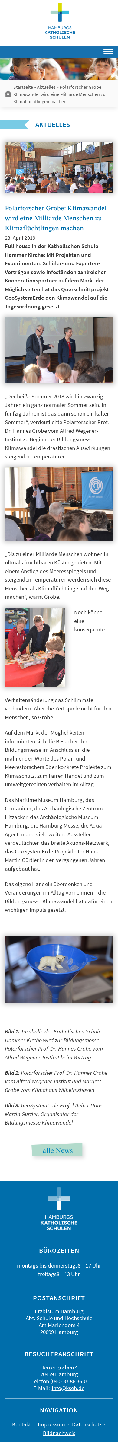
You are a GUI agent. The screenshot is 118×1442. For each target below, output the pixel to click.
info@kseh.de (68, 1388)
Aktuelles (46, 87)
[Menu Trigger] (90, 50)
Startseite (23, 87)
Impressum (51, 1424)
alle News (58, 1151)
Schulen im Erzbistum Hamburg (60, 21)
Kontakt (21, 1424)
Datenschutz (87, 1424)
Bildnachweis (59, 1433)
